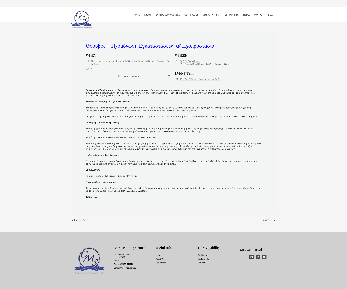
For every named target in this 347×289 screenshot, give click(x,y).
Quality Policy (203, 255)
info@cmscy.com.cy (127, 268)
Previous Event (80, 220)
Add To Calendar (130, 76)
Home (158, 255)
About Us (160, 259)
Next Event (269, 220)
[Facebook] (251, 257)
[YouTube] (264, 257)
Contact (201, 262)
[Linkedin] (258, 257)
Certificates (161, 262)
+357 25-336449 (126, 264)
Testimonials (203, 259)
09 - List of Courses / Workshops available (200, 79)
